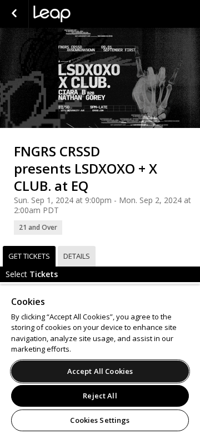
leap (88, 14)
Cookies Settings (99, 420)
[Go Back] (14, 14)
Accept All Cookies (100, 371)
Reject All (100, 396)
